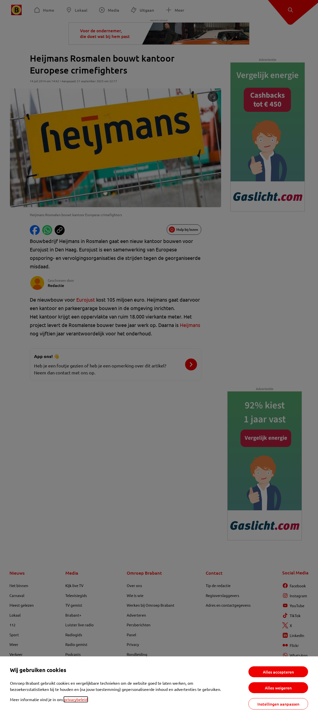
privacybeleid (75, 699)
